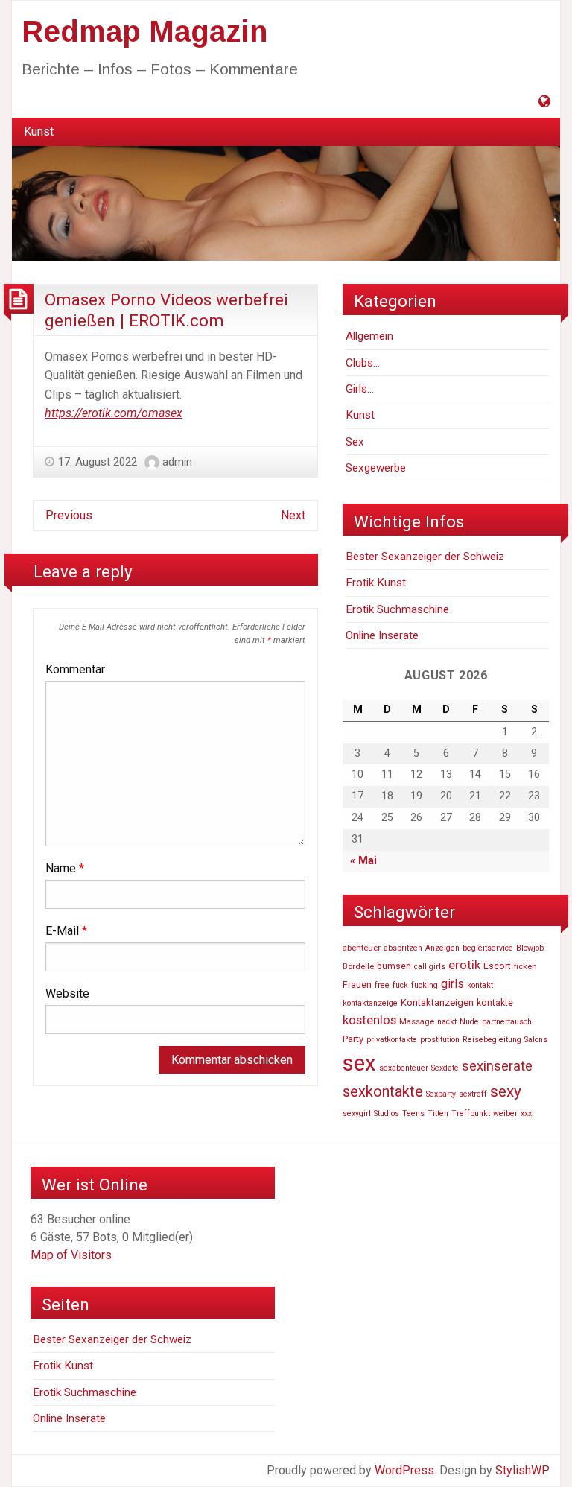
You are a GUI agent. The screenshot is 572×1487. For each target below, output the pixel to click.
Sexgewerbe (376, 468)
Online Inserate (382, 635)
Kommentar (75, 669)
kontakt (480, 985)
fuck (400, 985)
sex (359, 1063)
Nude (469, 1022)
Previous (68, 515)
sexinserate (497, 1066)
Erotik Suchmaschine (397, 609)
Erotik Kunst (376, 582)
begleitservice (488, 948)
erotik (464, 964)
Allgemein (369, 336)
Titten (438, 1113)
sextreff (473, 1094)
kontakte (495, 1003)
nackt (447, 1022)
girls (452, 984)
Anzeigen (442, 948)
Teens (413, 1113)
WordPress (404, 1470)
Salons (535, 1039)
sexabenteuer (403, 1068)
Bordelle (358, 966)
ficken (525, 966)
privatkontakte (391, 1039)
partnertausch (507, 1022)
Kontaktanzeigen (437, 1002)
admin (177, 462)
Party (353, 1038)
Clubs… (363, 363)
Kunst (39, 131)
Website (67, 993)
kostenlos (369, 1019)
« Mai (363, 861)
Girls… (360, 389)
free (382, 985)
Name (64, 868)
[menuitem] (39, 132)
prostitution (440, 1039)
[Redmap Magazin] (286, 202)
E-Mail (66, 931)
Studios (386, 1113)
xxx (526, 1113)
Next (293, 515)
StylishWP (522, 1470)
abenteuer (362, 947)
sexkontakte (383, 1091)
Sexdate (445, 1068)
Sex (355, 441)
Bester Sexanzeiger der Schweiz (425, 556)
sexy (505, 1091)
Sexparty (441, 1094)
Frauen (357, 985)
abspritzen (403, 948)
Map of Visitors (71, 1255)
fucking (424, 985)
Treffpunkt (470, 1113)
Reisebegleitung (492, 1039)
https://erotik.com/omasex (113, 413)
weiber (505, 1113)
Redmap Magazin (144, 31)
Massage (416, 1021)
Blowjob (530, 948)
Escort (497, 966)
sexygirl (357, 1113)
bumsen (394, 966)
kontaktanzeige (370, 1003)
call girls (429, 966)
